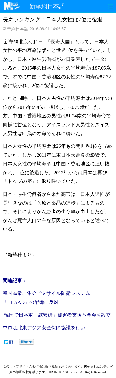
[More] (26, 342)
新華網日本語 (47, 6)
